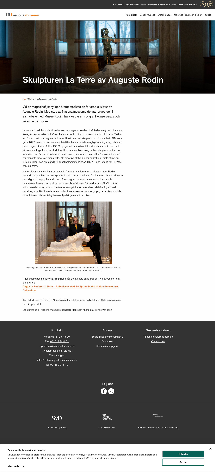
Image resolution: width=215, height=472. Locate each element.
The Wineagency (107, 427)
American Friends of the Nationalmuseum (158, 427)
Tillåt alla (183, 454)
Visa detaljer (14, 466)
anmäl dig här (64, 350)
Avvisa (183, 462)
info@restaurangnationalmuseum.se (57, 360)
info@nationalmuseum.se (61, 345)
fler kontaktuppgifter (107, 345)
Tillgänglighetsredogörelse (158, 336)
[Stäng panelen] (210, 449)
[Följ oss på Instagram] (111, 391)
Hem (24, 99)
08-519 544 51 (59, 341)
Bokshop (193, 4)
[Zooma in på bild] (108, 260)
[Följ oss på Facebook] (103, 391)
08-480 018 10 (59, 364)
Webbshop (183, 4)
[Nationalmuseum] (24, 14)
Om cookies (158, 341)
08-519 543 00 (60, 336)
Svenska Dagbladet (57, 427)
